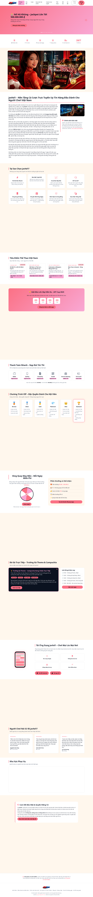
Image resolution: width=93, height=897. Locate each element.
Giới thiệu (14, 890)
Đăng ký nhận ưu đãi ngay (46, 307)
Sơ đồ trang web (77, 890)
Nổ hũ (63, 2)
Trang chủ (20, 2)
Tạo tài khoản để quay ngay (66, 502)
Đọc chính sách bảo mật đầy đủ (27, 819)
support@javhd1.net (41, 894)
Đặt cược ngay (72, 587)
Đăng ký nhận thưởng (19, 25)
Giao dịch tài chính (39, 2)
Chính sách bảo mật (34, 890)
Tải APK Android (43, 673)
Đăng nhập (74, 2)
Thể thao (57, 2)
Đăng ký (81, 2)
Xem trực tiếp (16, 587)
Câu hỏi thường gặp (67, 890)
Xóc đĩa (27, 2)
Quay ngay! (27, 504)
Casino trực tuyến (49, 2)
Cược (32, 2)
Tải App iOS (57, 673)
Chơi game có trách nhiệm (46, 890)
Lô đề (67, 2)
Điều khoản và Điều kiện (23, 890)
